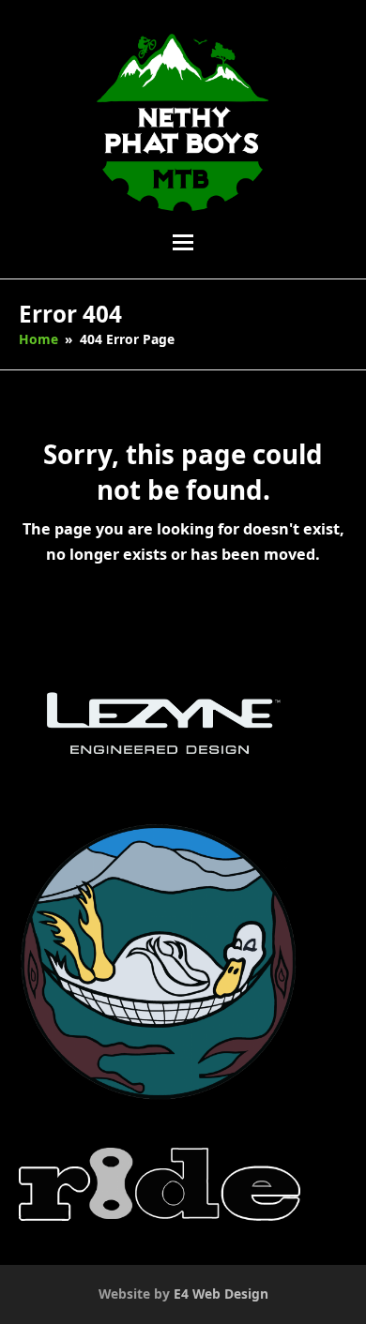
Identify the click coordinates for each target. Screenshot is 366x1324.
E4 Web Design (221, 1293)
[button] (183, 242)
